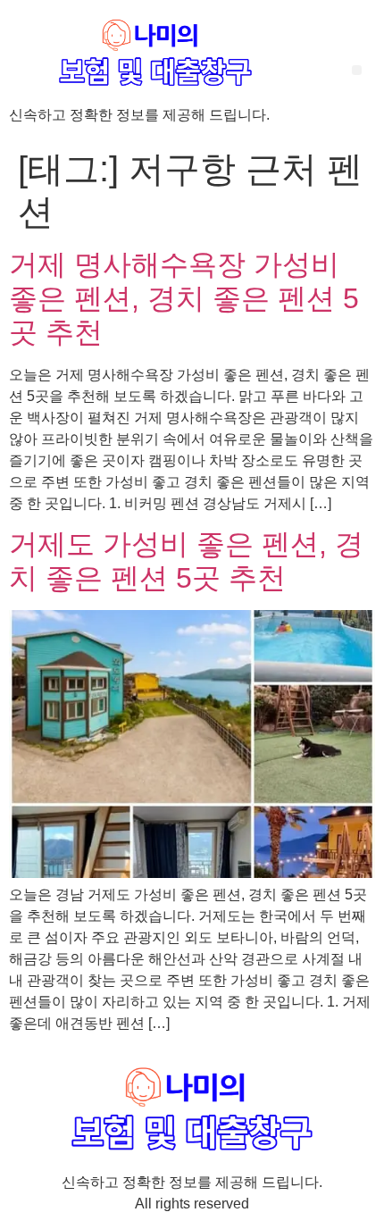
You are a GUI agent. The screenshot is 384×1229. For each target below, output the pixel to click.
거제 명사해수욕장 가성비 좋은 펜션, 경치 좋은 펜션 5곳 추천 (184, 298)
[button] (357, 70)
